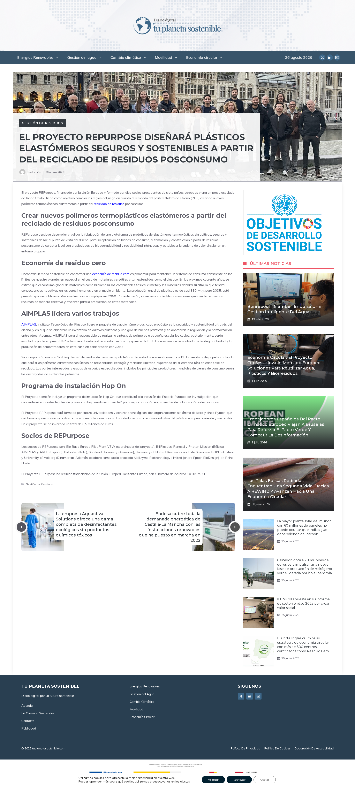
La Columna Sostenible (37, 713)
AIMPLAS (28, 324)
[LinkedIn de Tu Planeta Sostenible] (330, 57)
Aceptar (213, 779)
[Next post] (235, 527)
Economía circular (201, 57)
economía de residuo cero (110, 274)
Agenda (27, 706)
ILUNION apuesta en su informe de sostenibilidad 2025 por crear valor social (303, 603)
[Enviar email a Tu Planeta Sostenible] (337, 57)
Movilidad (163, 57)
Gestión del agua (82, 57)
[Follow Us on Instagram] (258, 696)
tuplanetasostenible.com (48, 748)
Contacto (28, 721)
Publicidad (28, 728)
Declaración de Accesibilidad (314, 748)
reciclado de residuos (109, 204)
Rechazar (239, 779)
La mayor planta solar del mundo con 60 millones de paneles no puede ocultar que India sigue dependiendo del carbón (304, 527)
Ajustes (265, 779)
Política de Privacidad (245, 748)
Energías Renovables (35, 57)
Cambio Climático (142, 702)
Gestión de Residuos (42, 123)
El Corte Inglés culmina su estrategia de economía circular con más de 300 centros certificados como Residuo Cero (303, 644)
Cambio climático (126, 57)
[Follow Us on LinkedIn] (249, 696)
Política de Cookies (277, 748)
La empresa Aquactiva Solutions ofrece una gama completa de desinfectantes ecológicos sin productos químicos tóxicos (86, 524)
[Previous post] (21, 527)
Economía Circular (142, 717)
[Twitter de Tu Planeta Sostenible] (322, 57)
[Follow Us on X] (241, 696)
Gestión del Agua (142, 694)
